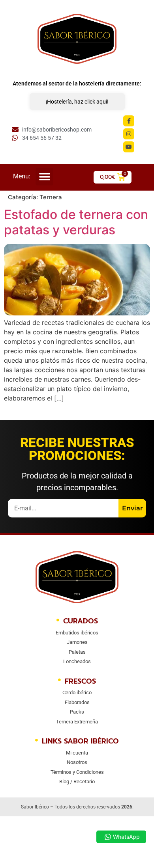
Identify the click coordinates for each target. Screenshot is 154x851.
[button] (44, 176)
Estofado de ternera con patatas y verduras (76, 222)
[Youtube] (128, 146)
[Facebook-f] (128, 120)
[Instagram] (128, 133)
